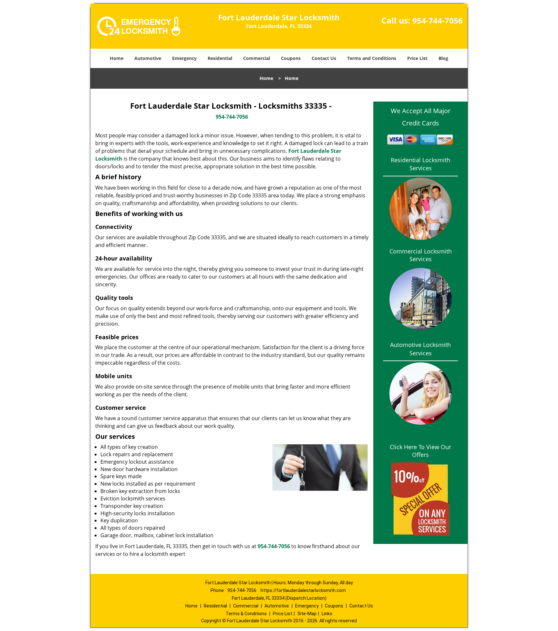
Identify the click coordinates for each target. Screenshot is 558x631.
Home (116, 58)
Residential (220, 58)
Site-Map (306, 613)
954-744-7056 (437, 20)
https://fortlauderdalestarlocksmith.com (303, 590)
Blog (443, 58)
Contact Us (324, 58)
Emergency (184, 58)
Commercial (256, 58)
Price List (417, 58)
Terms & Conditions (246, 613)
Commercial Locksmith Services (420, 255)
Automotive (147, 58)
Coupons (291, 58)
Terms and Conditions (371, 58)
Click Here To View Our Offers (420, 450)
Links (327, 613)
